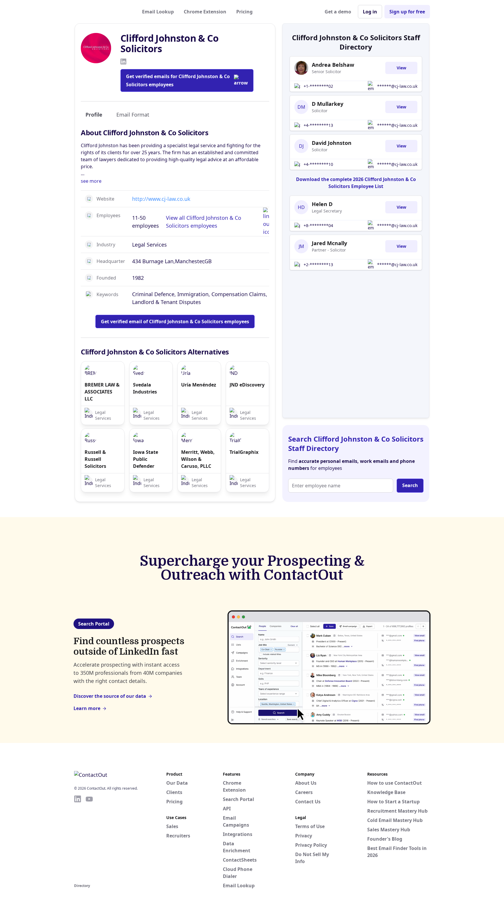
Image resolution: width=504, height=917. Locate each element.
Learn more (87, 708)
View (401, 68)
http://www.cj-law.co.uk (161, 198)
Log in (370, 11)
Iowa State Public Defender (145, 459)
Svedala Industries (145, 388)
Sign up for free (407, 11)
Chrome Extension (205, 11)
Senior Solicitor (326, 71)
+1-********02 (318, 86)
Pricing (244, 11)
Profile (93, 114)
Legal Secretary (327, 211)
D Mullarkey (327, 103)
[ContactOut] (102, 11)
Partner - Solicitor (329, 250)
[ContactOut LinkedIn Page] (77, 838)
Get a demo (338, 11)
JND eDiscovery (247, 385)
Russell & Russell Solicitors (95, 459)
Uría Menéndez (198, 385)
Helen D (322, 204)
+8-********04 (318, 225)
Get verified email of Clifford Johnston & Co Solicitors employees (175, 321)
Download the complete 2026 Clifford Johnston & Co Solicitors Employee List (356, 182)
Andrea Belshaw (333, 64)
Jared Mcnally (329, 243)
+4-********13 (318, 125)
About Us (305, 783)
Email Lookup (158, 11)
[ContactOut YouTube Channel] (89, 838)
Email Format (132, 114)
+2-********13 (318, 264)
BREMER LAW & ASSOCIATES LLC (102, 392)
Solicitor (320, 110)
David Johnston (331, 142)
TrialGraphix (244, 452)
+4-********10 (318, 164)
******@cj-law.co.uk (397, 86)
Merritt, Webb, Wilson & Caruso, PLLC (198, 459)
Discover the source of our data (110, 696)
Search (410, 485)
